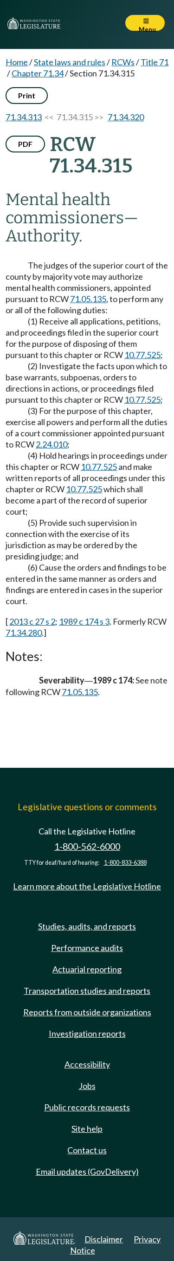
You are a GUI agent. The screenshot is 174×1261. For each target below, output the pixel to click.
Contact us (87, 1150)
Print (26, 95)
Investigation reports (87, 1033)
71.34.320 (126, 117)
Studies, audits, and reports (87, 926)
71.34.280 (24, 632)
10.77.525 (142, 355)
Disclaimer (103, 1239)
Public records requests (87, 1107)
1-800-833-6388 (125, 862)
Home (17, 62)
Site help (87, 1128)
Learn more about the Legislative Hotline (87, 886)
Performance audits (87, 948)
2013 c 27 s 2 (32, 621)
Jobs (87, 1086)
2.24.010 (51, 444)
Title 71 (154, 62)
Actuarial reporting (87, 969)
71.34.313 (24, 117)
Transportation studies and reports (87, 990)
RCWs (123, 62)
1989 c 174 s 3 (84, 621)
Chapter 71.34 (38, 73)
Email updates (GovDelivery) (87, 1171)
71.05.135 (88, 299)
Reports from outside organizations (87, 1012)
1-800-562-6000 (87, 846)
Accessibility (87, 1064)
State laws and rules (69, 62)
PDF (25, 143)
